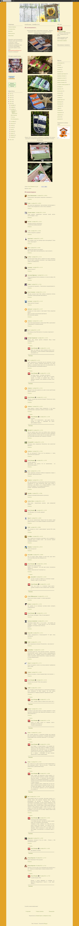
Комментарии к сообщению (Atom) (43, 915)
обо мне (59, 93)
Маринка (30, 547)
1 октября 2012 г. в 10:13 (36, 221)
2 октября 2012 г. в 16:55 (39, 649)
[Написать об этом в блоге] (43, 186)
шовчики (59, 119)
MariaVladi (30, 238)
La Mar (29, 256)
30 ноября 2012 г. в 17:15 (41, 857)
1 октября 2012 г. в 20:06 (35, 527)
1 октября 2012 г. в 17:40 (37, 480)
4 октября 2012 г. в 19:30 (36, 761)
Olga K (29, 518)
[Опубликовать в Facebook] (45, 186)
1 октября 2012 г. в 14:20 (45, 373)
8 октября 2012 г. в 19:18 (45, 817)
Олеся (29, 732)
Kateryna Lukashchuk (32, 621)
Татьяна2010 (30, 442)
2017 (11, 93)
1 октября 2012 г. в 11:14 (36, 256)
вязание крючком (61, 80)
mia (28, 796)
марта (12, 133)
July (28, 360)
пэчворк (59, 97)
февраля (13, 135)
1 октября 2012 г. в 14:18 (45, 348)
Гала (29, 471)
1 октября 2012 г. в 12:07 (35, 330)
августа (12, 123)
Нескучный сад (31, 7)
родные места (60, 99)
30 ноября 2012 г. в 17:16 (41, 865)
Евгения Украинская (32, 338)
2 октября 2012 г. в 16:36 (41, 576)
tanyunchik (30, 554)
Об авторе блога (11, 29)
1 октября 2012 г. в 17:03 (35, 471)
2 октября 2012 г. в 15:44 (36, 642)
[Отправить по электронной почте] (41, 186)
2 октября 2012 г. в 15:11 (38, 632)
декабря (13, 105)
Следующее (28, 911)
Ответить (30, 199)
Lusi (29, 330)
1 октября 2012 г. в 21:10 (37, 536)
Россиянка (59, 104)
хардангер (59, 114)
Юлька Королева (31, 857)
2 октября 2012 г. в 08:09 (38, 554)
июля (12, 125)
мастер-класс (60, 91)
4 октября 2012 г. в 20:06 (45, 773)
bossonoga (30, 267)
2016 (11, 95)
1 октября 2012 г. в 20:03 (36, 518)
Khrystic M (30, 430)
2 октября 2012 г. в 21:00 (36, 672)
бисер (58, 65)
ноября (12, 107)
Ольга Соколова (31, 292)
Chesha (29, 672)
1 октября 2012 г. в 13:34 (37, 388)
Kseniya (29, 604)
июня (12, 127)
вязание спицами (61, 82)
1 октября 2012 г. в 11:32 (40, 292)
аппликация (59, 63)
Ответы (30, 345)
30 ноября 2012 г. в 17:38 (45, 875)
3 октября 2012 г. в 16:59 (45, 584)
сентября (13, 121)
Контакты (10, 31)
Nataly (29, 203)
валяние (59, 69)
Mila (29, 247)
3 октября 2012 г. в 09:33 (36, 687)
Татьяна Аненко (31, 212)
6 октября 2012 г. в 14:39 (35, 796)
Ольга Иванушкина (32, 195)
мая (12, 129)
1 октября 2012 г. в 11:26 (36, 284)
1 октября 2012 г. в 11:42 (37, 301)
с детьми (59, 106)
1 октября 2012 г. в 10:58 (35, 247)
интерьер (59, 86)
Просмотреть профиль (62, 40)
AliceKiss (29, 493)
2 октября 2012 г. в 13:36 (36, 604)
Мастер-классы (11, 33)
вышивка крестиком (61, 73)
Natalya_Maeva (31, 501)
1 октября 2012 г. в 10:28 (35, 230)
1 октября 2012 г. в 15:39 (37, 406)
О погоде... (13, 117)
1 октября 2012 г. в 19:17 (40, 501)
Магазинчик (11, 35)
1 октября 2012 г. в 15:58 (45, 416)
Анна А (29, 663)
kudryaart (30, 309)
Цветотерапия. (14, 115)
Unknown (30, 321)
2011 (11, 139)
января (12, 137)
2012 (11, 103)
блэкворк (59, 67)
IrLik (29, 527)
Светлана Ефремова (32, 275)
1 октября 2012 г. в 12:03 (37, 321)
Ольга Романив (34, 348)
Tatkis (29, 642)
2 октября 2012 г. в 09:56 (41, 563)
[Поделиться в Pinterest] (46, 186)
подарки (59, 95)
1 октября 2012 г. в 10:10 (40, 212)
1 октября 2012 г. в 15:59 (41, 460)
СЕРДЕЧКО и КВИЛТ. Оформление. (14, 112)
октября (13, 109)
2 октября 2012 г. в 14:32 (41, 613)
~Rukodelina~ (30, 650)
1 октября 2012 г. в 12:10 (42, 337)
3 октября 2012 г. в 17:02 (45, 720)
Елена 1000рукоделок (32, 596)
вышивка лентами (61, 76)
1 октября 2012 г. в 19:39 (41, 510)
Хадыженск (59, 112)
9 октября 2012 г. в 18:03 (45, 848)
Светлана (30, 301)
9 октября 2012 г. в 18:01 (38, 838)
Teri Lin (29, 221)
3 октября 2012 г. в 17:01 (45, 699)
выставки (59, 71)
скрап (58, 108)
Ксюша (29, 709)
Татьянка (59, 110)
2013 (11, 101)
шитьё (30, 188)
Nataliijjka (30, 536)
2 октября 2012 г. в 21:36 (41, 680)
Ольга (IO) (30, 633)
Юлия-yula (30, 838)
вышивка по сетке (61, 78)
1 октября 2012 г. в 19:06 (37, 493)
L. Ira (29, 230)
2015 (11, 97)
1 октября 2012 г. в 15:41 (38, 430)
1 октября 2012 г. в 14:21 (41, 397)
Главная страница (39, 911)
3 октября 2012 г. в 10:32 (36, 708)
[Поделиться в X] (44, 186)
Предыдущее (51, 911)
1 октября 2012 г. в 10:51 (38, 238)
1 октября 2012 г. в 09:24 (36, 203)
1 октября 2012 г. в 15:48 (37, 451)
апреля (12, 131)
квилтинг (59, 88)
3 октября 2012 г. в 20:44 (45, 744)
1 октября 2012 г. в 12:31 (35, 360)
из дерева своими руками (62, 84)
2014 (11, 99)
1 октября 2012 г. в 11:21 (42, 275)
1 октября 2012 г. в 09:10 (42, 195)
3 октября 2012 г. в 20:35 (36, 732)
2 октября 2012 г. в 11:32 (43, 596)
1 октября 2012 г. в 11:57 (37, 309)
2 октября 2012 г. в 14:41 (43, 621)
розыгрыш (59, 101)
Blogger (45, 923)
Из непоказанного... (15, 119)
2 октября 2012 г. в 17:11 (36, 663)
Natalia (29, 284)
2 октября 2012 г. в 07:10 (37, 546)
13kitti (29, 687)
